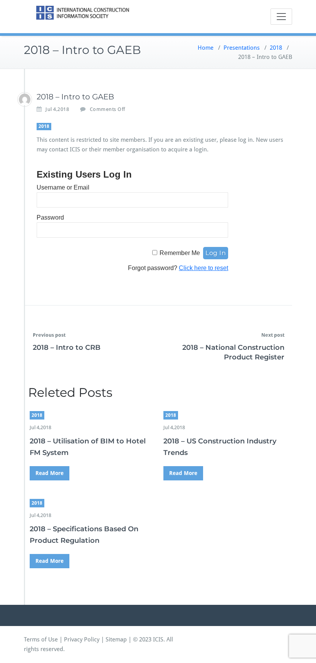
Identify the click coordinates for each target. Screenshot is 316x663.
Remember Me (180, 253)
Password (50, 217)
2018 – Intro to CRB (67, 347)
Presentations (242, 47)
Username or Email (63, 187)
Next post (272, 335)
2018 (276, 47)
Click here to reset (203, 268)
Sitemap (116, 639)
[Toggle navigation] (281, 16)
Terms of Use (41, 639)
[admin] (24, 99)
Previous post (49, 335)
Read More (49, 473)
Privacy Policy (81, 639)
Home (205, 47)
